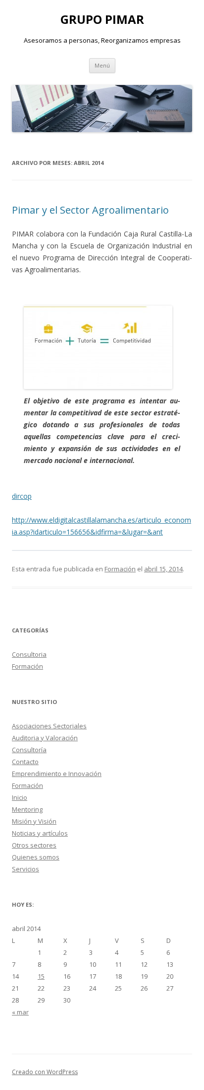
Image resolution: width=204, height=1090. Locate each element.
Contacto (25, 761)
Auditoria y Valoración (45, 737)
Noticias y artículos (40, 833)
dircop (22, 496)
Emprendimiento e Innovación (57, 773)
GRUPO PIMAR (102, 19)
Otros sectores (34, 845)
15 (41, 976)
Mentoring (27, 809)
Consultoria (29, 654)
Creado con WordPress (45, 1072)
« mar (20, 1012)
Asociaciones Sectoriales (49, 725)
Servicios (25, 868)
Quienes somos (35, 857)
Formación (120, 568)
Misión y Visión (34, 821)
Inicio (19, 797)
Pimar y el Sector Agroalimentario (90, 210)
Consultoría (29, 749)
